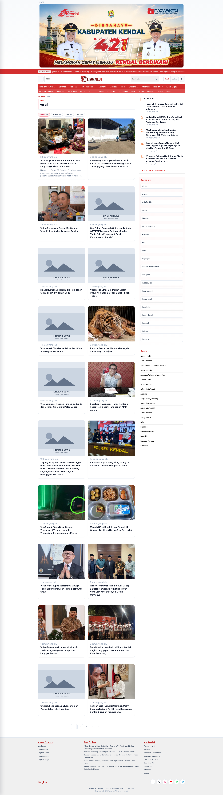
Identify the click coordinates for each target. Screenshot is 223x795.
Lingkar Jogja (43, 759)
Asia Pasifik (147, 202)
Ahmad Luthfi (146, 379)
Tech (123, 87)
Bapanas (144, 446)
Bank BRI (144, 436)
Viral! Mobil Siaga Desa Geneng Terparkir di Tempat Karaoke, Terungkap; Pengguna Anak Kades (58, 530)
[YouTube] (170, 781)
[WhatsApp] (176, 781)
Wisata (141, 91)
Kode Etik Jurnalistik (152, 756)
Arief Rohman (146, 412)
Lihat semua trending (152, 170)
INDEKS (49, 79)
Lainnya (160, 91)
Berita (144, 210)
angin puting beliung (149, 398)
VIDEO (90, 91)
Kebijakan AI (149, 763)
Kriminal (145, 323)
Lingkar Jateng (44, 749)
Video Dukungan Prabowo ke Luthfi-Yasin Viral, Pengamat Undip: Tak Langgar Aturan (59, 650)
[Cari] (156, 79)
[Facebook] (152, 781)
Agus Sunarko (146, 370)
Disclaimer (148, 766)
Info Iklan (147, 770)
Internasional (87, 87)
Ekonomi (102, 87)
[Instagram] (164, 781)
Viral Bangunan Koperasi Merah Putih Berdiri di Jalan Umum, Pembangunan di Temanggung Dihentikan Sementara (110, 163)
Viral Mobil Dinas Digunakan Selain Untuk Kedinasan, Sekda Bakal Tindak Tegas (109, 293)
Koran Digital (171, 87)
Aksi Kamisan (146, 384)
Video (80, 115)
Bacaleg (144, 427)
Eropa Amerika (148, 226)
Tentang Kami (149, 746)
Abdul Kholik (146, 356)
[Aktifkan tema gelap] (182, 79)
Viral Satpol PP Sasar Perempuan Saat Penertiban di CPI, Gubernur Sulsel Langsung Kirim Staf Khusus (60, 163)
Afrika (144, 186)
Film (143, 242)
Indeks (168, 91)
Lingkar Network (46, 87)
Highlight (146, 258)
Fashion (145, 234)
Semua (44, 115)
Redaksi (147, 749)
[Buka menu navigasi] (41, 79)
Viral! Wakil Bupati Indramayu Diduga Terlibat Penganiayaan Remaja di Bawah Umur (61, 588)
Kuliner (145, 331)
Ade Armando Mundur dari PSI (153, 365)
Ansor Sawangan (148, 408)
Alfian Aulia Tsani (148, 389)
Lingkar (42, 782)
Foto (69, 115)
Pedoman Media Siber (152, 753)
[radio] (167, 79)
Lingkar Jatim (43, 753)
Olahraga (113, 87)
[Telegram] (182, 781)
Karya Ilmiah (147, 299)
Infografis (146, 87)
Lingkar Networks (46, 91)
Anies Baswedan (148, 403)
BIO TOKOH (72, 91)
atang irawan (146, 417)
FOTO (82, 91)
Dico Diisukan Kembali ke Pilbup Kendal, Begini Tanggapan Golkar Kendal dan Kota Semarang (110, 650)
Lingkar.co (42, 746)
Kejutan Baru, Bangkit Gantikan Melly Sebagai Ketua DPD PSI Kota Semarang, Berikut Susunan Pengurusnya (111, 709)
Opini (133, 91)
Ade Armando (146, 361)
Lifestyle (132, 87)
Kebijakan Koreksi (151, 759)
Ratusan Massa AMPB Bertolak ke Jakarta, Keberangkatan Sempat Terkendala (130, 72)
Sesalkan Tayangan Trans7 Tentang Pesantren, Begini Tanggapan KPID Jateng (109, 407)
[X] (158, 781)
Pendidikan (111, 91)
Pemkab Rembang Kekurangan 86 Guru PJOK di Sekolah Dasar (73, 72)
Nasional (73, 87)
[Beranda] (91, 78)
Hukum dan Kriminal (150, 266)
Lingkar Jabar (43, 756)
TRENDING (60, 91)
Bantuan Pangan (147, 441)
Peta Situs (130, 788)
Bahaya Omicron (147, 431)
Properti (150, 91)
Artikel (57, 115)
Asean (145, 194)
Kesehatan (124, 91)
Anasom (144, 394)
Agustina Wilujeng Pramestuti (153, 375)
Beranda (62, 87)
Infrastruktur (147, 283)
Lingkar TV (158, 87)
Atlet (142, 422)
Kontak (146, 773)
